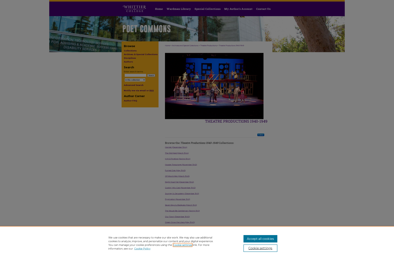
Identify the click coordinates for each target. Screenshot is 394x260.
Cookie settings (182, 245)
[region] (197, 243)
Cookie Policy (142, 248)
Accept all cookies (260, 239)
